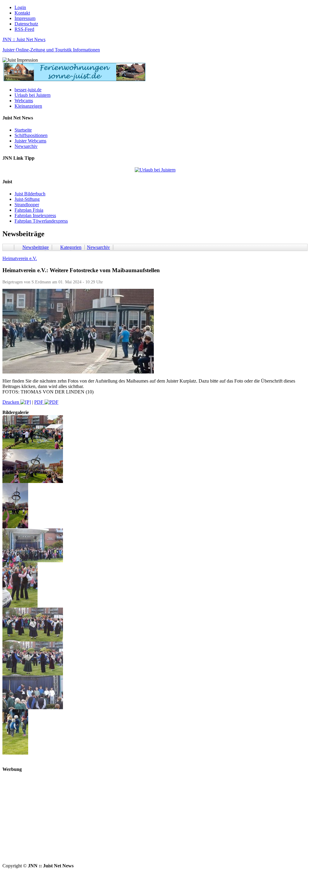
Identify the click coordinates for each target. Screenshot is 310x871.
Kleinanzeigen (28, 106)
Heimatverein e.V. (19, 258)
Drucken (11, 402)
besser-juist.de (28, 89)
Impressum (25, 18)
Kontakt (22, 12)
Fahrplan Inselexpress (35, 215)
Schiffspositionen (31, 135)
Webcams (24, 100)
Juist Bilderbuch (30, 193)
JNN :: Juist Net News (23, 39)
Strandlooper (27, 204)
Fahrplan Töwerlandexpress (41, 220)
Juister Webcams (30, 140)
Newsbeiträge (35, 247)
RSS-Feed (24, 29)
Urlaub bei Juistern (33, 95)
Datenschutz (26, 23)
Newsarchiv (26, 146)
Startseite (23, 129)
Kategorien (70, 247)
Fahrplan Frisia (29, 210)
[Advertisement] (155, 820)
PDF (39, 402)
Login (20, 7)
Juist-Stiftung (27, 199)
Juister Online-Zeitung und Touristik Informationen (51, 49)
